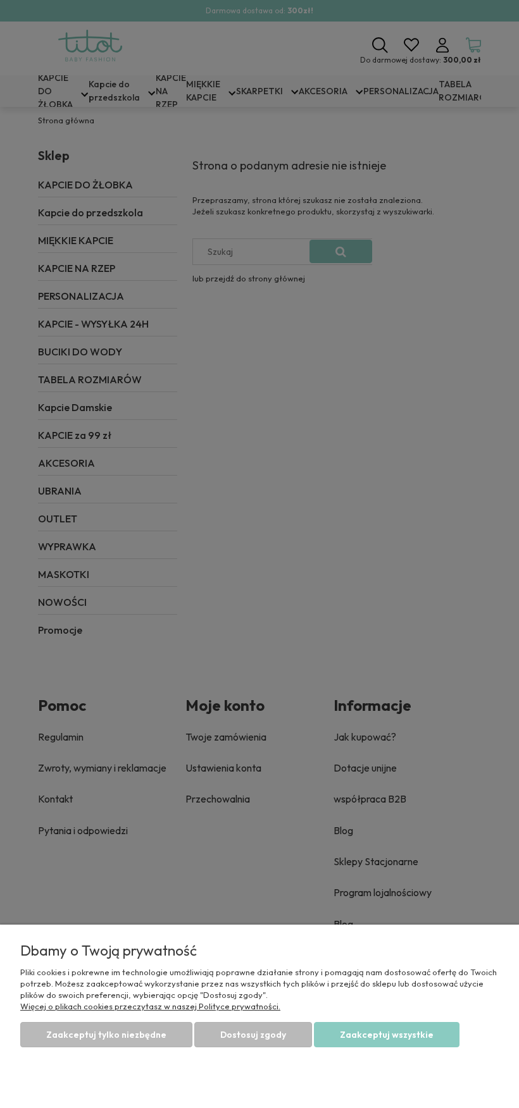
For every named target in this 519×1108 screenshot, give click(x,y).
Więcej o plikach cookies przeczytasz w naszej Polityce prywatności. (150, 1006)
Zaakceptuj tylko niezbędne (106, 1034)
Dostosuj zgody (253, 1034)
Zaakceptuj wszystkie (387, 1034)
